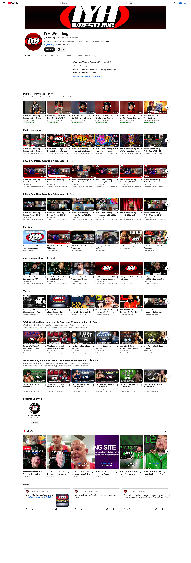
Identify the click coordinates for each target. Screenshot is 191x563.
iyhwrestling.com (52, 45)
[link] (47, 501)
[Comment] (112, 509)
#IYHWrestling (78, 76)
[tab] (27, 55)
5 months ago (43, 491)
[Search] (123, 3)
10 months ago (93, 491)
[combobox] (90, 3)
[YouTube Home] (13, 3)
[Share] (56, 509)
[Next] (167, 107)
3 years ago (141, 491)
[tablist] (95, 55)
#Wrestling (98, 76)
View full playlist (28, 250)
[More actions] (45, 116)
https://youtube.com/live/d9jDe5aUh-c (39, 497)
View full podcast (52, 250)
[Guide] (4, 3)
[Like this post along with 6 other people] (27, 509)
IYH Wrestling (27, 184)
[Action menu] (68, 509)
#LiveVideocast (88, 76)
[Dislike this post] (32, 509)
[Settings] (174, 3)
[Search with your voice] (130, 3)
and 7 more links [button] (64, 45)
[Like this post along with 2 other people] (125, 509)
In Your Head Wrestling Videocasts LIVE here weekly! (92, 62)
